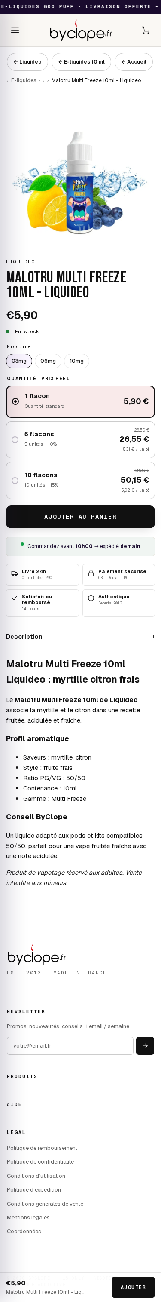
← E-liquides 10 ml (81, 61)
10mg (77, 361)
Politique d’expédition (34, 1189)
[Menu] (15, 30)
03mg (19, 361)
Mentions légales (28, 1217)
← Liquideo (27, 61)
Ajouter (133, 1287)
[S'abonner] (145, 1046)
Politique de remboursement (42, 1148)
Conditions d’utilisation (36, 1175)
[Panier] (146, 30)
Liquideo (20, 262)
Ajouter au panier (80, 517)
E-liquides (23, 80)
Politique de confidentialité (40, 1161)
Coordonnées (24, 1231)
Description (80, 636)
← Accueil (133, 61)
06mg (48, 361)
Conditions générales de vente (45, 1203)
